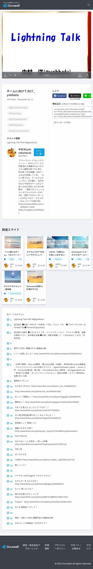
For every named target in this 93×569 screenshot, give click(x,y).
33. (11, 523)
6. (11, 354)
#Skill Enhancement (18, 119)
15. (11, 415)
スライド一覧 (39, 152)
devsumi (58, 259)
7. (11, 359)
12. (11, 397)
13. (11, 402)
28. (11, 494)
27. (11, 489)
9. (11, 381)
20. (11, 449)
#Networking (15, 113)
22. (11, 460)
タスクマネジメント (16, 293)
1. (11, 319)
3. (11, 332)
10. (11, 386)
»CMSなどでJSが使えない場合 (73, 104)
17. (11, 428)
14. (11, 407)
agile (11, 259)
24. (11, 470)
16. (11, 423)
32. (11, 518)
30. (11, 507)
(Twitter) (76, 95)
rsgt (20, 259)
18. (11, 436)
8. (11, 364)
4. (11, 343)
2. (11, 324)
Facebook (61, 96)
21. (11, 454)
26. (11, 481)
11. (11, 391)
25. (11, 476)
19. (11, 441)
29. (11, 502)
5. (11, 348)
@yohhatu (22, 155)
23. (11, 465)
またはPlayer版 (75, 99)
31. (11, 512)
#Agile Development (18, 107)
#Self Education (16, 124)
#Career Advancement (18, 130)
